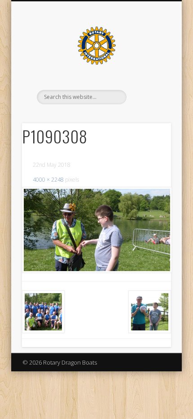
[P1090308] (96, 230)
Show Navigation (149, 80)
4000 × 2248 (48, 179)
